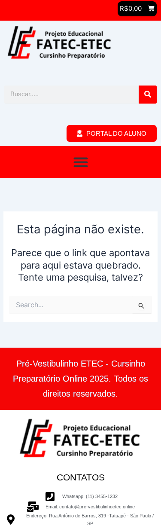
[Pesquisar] (148, 95)
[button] (80, 162)
